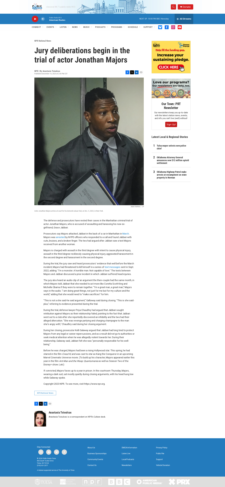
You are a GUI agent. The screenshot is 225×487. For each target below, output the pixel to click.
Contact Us (92, 465)
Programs (116, 27)
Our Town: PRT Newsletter (171, 106)
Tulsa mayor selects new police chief (171, 147)
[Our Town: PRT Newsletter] (171, 88)
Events (50, 27)
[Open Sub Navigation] (43, 27)
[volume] (43, 19)
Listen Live (126, 454)
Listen (63, 27)
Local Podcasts (128, 459)
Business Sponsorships (97, 454)
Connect (36, 27)
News (75, 27)
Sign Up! (171, 124)
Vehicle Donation (163, 465)
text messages (112, 267)
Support (148, 27)
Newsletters (127, 465)
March (125, 233)
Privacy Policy (161, 448)
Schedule (133, 27)
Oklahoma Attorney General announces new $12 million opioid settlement (173, 160)
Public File (160, 454)
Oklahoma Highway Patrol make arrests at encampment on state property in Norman (172, 175)
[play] (35, 18)
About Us (91, 448)
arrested (60, 237)
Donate (187, 6)
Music (86, 27)
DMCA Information (129, 448)
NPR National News (42, 40)
